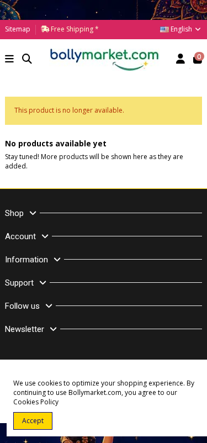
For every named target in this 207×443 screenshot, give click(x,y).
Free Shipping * (74, 29)
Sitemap (17, 29)
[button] (9, 60)
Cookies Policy (36, 402)
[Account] (180, 60)
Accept (33, 420)
